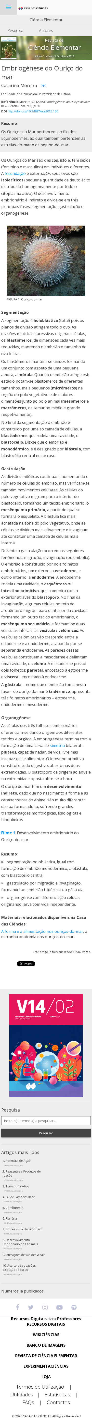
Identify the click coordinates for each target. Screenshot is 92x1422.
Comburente (13, 1209)
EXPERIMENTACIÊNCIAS (46, 1366)
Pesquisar (46, 1133)
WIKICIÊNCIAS (46, 1334)
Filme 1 (8, 832)
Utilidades (25, 1394)
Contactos (58, 1402)
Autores (46, 30)
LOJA (46, 1376)
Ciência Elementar (46, 19)
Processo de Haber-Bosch (23, 1231)
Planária (13, 1220)
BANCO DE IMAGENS (46, 1345)
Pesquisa (15, 30)
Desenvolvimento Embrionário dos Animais (20, 1244)
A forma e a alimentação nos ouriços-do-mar (42, 931)
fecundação (15, 173)
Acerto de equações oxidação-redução (19, 1269)
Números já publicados (22, 1291)
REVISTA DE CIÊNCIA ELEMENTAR (46, 1355)
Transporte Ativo (16, 1188)
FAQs (32, 1402)
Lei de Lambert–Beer (19, 1199)
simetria (57, 745)
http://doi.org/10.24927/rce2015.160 (33, 111)
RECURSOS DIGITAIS (46, 1324)
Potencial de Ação (17, 1162)
